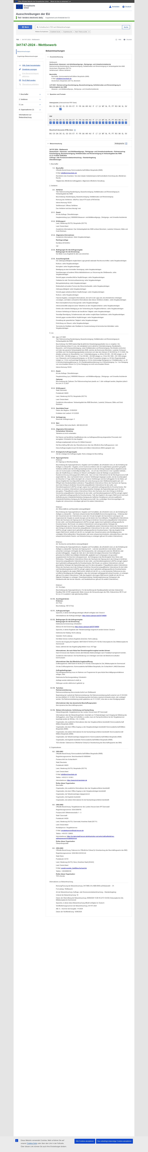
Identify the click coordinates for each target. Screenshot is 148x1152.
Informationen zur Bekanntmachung (25, 116)
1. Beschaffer (23, 94)
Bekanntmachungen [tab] (23, 51)
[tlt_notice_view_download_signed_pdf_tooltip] (60, 109)
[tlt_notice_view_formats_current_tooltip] (126, 144)
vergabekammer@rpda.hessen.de (72, 830)
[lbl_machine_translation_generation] (75, 130)
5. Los (21, 104)
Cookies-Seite (32, 1143)
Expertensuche (67, 31)
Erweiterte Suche (55, 31)
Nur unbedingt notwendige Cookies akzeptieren (114, 1141)
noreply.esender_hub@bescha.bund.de (74, 868)
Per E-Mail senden (29, 80)
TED (17, 39)
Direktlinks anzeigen (29, 69)
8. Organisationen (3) (26, 109)
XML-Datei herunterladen (31, 65)
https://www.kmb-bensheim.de (77, 780)
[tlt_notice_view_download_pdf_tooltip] (50, 122)
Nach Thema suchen (81, 31)
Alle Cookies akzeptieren (85, 1141)
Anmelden (115, 7)
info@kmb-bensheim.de (63, 78)
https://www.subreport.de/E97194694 (94, 615)
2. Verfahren (23, 99)
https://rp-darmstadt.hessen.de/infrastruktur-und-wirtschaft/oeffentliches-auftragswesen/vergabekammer (85, 837)
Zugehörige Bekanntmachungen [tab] (27, 56)
